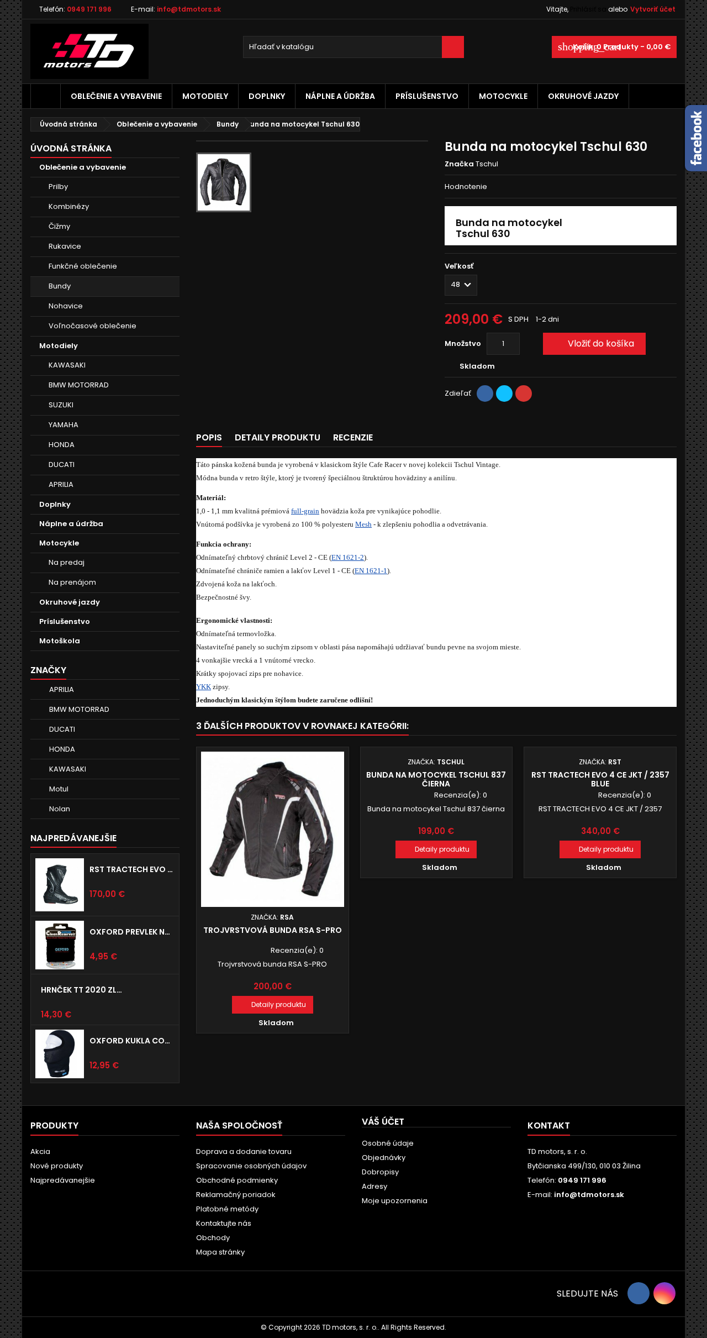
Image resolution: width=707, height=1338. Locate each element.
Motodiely (205, 96)
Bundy (60, 286)
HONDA (62, 444)
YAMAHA (63, 424)
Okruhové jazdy (583, 96)
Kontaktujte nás (223, 1223)
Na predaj (67, 562)
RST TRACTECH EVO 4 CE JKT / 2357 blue (600, 779)
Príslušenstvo (426, 96)
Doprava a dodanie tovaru (244, 1151)
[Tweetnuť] (504, 393)
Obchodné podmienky (237, 1180)
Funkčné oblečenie (83, 266)
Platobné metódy (227, 1209)
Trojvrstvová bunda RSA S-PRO (272, 930)
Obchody (213, 1237)
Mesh (363, 524)
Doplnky (267, 96)
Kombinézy (69, 206)
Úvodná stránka (71, 148)
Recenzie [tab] (353, 437)
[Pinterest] (523, 393)
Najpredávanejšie (73, 838)
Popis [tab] (209, 437)
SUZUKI (61, 405)
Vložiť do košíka (593, 343)
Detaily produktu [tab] (277, 437)
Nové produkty (56, 1166)
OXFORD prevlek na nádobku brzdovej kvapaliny (132, 931)
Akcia (40, 1151)
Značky (48, 670)
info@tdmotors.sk (189, 9)
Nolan (59, 809)
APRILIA (61, 484)
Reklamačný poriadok (236, 1194)
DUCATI (62, 464)
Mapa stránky (220, 1252)
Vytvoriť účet (653, 9)
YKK (203, 687)
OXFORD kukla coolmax (132, 1040)
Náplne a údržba (340, 96)
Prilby (58, 186)
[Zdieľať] (485, 393)
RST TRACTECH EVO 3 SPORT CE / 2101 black (132, 869)
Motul (58, 789)
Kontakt (548, 1125)
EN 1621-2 (347, 557)
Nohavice (66, 306)
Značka (459, 164)
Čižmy (59, 226)
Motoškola (59, 641)
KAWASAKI (67, 365)
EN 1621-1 (371, 570)
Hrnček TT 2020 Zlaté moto (83, 989)
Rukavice (65, 246)
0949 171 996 (89, 9)
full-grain (305, 511)
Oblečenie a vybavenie (116, 96)
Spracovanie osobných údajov (251, 1166)
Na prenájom (72, 582)
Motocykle (503, 96)
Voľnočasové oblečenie (92, 326)
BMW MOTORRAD (79, 385)
